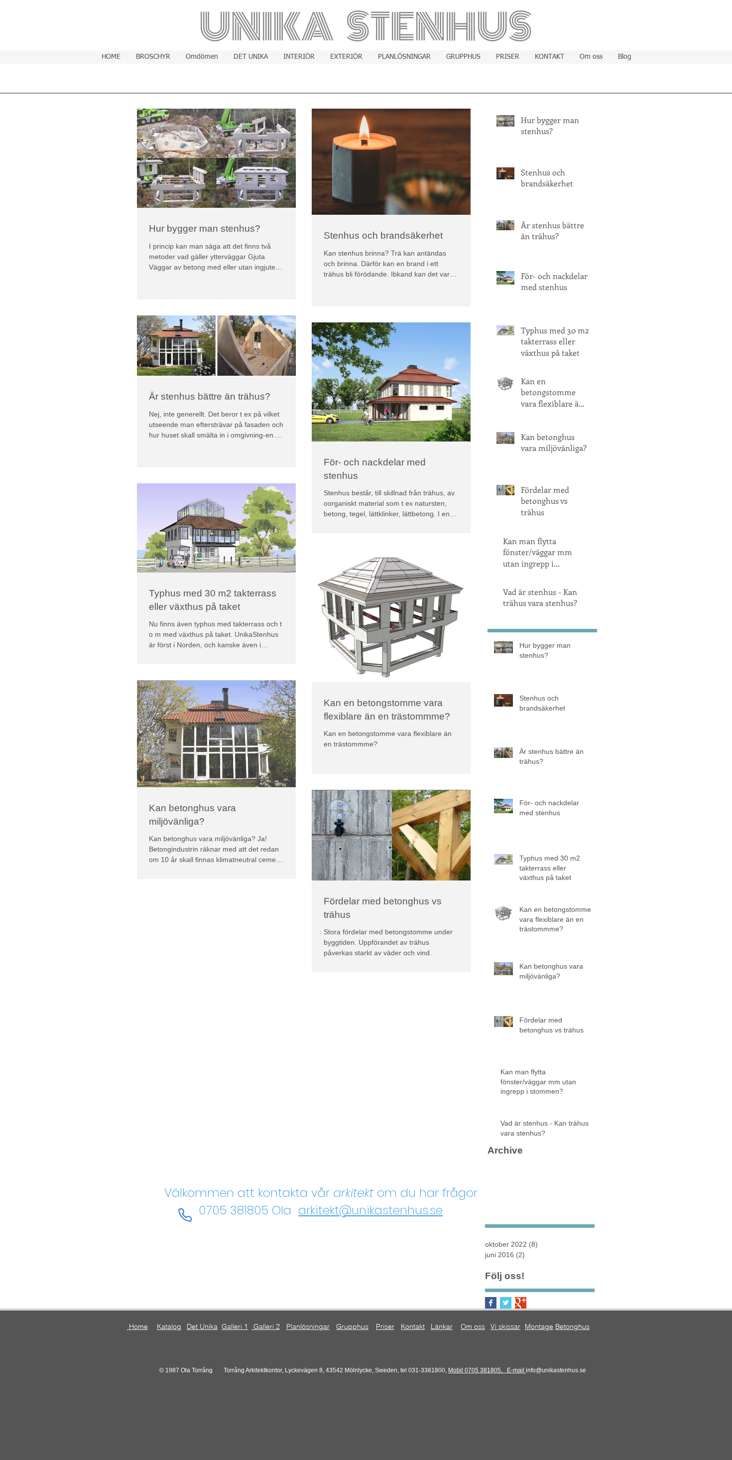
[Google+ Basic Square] (520, 1303)
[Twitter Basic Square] (505, 1303)
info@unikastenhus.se (556, 1370)
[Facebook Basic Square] (490, 1303)
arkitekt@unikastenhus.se (370, 1210)
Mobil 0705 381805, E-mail (487, 1370)
